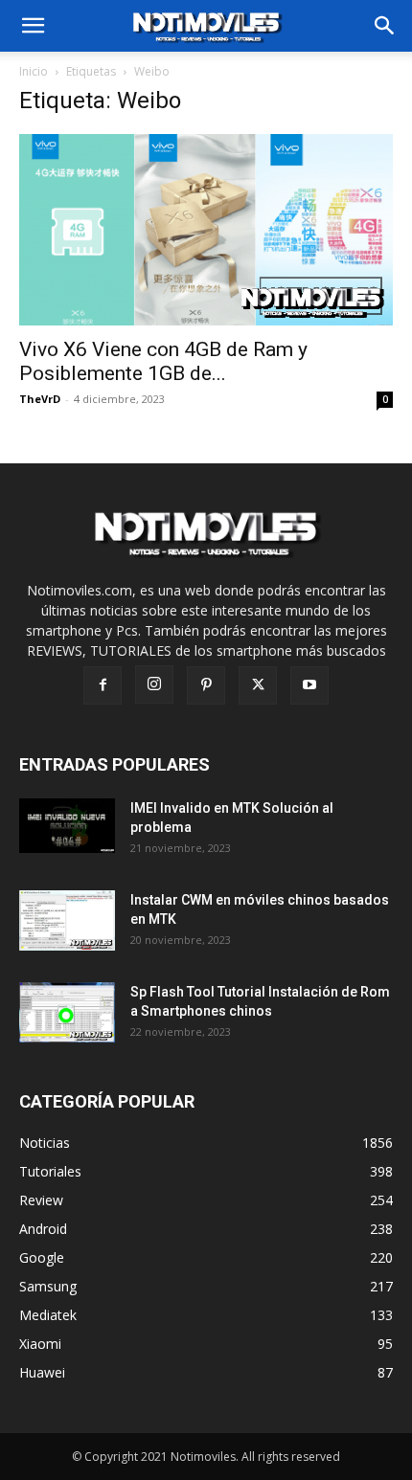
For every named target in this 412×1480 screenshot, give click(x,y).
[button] (385, 26)
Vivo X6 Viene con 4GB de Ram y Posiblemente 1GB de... (163, 361)
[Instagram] (154, 684)
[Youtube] (309, 685)
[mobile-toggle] (32, 26)
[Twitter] (258, 685)
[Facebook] (102, 685)
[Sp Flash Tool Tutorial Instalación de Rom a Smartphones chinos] (68, 1012)
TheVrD (39, 399)
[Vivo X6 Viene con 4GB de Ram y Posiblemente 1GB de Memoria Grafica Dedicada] (206, 229)
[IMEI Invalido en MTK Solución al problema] (68, 825)
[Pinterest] (206, 685)
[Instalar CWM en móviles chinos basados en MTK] (68, 920)
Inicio (33, 71)
